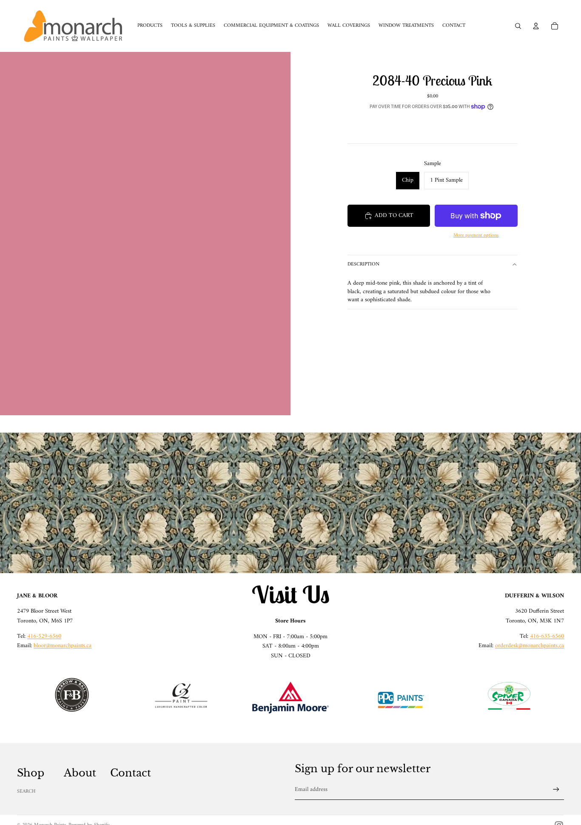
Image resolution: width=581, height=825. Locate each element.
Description (363, 264)
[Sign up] (556, 789)
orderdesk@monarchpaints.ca (529, 645)
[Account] (536, 26)
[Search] (518, 26)
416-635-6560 (547, 636)
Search (26, 791)
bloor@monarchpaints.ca (62, 645)
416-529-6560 (44, 636)
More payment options (475, 235)
